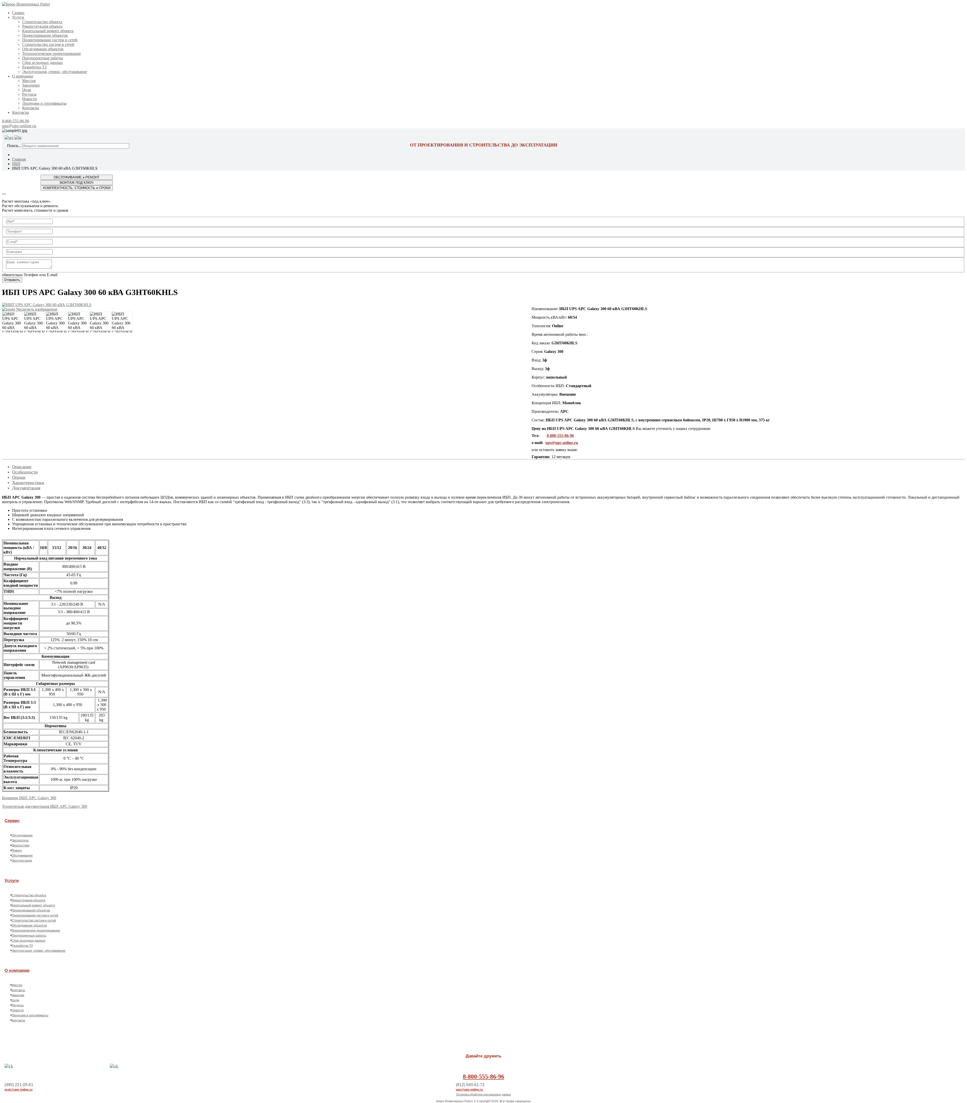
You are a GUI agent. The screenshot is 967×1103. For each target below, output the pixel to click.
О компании (22, 76)
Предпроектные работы (42, 58)
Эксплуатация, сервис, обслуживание (54, 71)
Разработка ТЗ (34, 67)
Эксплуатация (22, 860)
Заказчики (31, 85)
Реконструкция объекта (42, 26)
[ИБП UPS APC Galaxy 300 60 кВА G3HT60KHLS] (12, 322)
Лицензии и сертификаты (44, 103)
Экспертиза (20, 840)
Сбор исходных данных (42, 62)
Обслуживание (22, 855)
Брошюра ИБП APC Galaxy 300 (29, 798)
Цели (26, 90)
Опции (18, 477)
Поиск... (14, 145)
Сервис (18, 13)
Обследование (22, 835)
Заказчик (18, 995)
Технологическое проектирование (51, 53)
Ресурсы (29, 94)
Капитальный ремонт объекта (48, 31)
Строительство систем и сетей (48, 44)
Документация (26, 487)
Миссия (29, 81)
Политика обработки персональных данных (483, 1094)
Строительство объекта (42, 22)
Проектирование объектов (45, 35)
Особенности (25, 471)
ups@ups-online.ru (19, 125)
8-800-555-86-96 (15, 121)
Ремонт (17, 850)
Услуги (18, 17)
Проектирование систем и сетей (50, 40)
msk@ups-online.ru (18, 1089)
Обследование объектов (42, 49)
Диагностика (20, 845)
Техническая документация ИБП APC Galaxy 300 (44, 806)
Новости (29, 99)
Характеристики (28, 482)
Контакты (30, 108)
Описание (21, 466)
